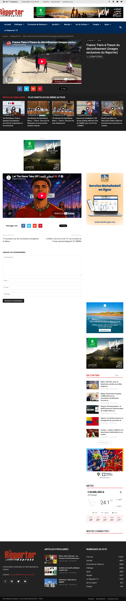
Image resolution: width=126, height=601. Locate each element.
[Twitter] (117, 1)
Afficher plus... (104, 443)
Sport (106, 24)
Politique (18, 24)
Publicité (46, 2)
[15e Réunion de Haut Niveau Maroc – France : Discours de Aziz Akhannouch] (63, 108)
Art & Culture (81, 24)
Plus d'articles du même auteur (46, 97)
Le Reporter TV (11, 30)
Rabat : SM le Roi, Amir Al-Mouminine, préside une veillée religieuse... (111, 384)
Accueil (7, 24)
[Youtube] (121, 1)
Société (55, 24)
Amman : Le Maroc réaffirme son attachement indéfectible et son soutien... (112, 432)
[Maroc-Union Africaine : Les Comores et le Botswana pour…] (51, 559)
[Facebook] (109, 1)
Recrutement (55, 2)
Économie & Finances (37, 24)
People (96, 24)
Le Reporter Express (95, 56)
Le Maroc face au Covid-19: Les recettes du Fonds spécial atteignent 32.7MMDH (63, 240)
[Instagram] (113, 1)
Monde (67, 24)
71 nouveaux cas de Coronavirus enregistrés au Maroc (21, 240)
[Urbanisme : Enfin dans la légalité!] (51, 583)
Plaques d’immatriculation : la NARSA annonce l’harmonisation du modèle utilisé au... (112, 408)
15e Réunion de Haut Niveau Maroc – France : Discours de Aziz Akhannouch (63, 120)
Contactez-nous (67, 2)
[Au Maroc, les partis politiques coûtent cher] (51, 571)
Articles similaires (14, 97)
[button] (120, 27)
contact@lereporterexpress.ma (22, 574)
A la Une (89, 557)
